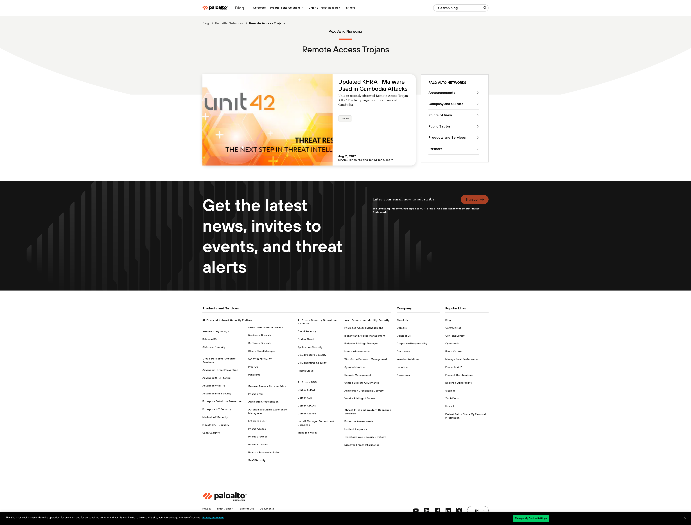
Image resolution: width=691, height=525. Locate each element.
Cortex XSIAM (306, 389)
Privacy (206, 508)
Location (402, 367)
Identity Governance (357, 351)
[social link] (416, 510)
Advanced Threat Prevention (220, 369)
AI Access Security (213, 347)
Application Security (310, 347)
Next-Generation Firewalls (265, 327)
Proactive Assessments (358, 421)
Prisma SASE (256, 393)
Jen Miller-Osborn (381, 159)
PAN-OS (253, 366)
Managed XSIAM (307, 432)
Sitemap (450, 390)
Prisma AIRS (209, 339)
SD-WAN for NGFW (260, 358)
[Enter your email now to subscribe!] (414, 201)
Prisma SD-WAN (258, 444)
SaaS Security (211, 432)
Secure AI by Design (215, 331)
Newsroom (403, 375)
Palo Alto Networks (229, 23)
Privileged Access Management (363, 327)
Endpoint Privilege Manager (361, 343)
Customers (403, 351)
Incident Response (355, 429)
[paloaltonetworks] (215, 8)
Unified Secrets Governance (362, 382)
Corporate (259, 7)
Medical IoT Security (215, 417)
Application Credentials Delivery (364, 390)
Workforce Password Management (365, 359)
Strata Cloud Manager (261, 351)
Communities (453, 327)
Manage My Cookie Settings (531, 518)
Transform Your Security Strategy (365, 436)
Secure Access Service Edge (267, 386)
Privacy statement (213, 517)
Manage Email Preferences (461, 359)
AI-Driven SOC (307, 382)
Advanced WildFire (213, 385)
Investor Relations (408, 359)
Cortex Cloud (306, 339)
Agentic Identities (355, 367)
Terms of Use (433, 208)
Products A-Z (453, 367)
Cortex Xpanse (307, 413)
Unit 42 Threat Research (324, 7)
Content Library (455, 335)
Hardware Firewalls (260, 335)
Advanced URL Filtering (216, 377)
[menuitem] (259, 8)
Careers (402, 327)
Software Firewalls (260, 343)
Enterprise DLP (257, 420)
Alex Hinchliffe (352, 159)
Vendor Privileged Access (360, 398)
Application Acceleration (263, 401)
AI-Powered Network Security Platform (227, 320)
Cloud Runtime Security (312, 362)
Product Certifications (459, 375)
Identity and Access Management (364, 335)
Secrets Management (357, 375)
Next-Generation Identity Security (367, 320)
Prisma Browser (257, 436)
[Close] (685, 518)
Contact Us (404, 335)
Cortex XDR (305, 397)
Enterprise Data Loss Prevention (222, 401)
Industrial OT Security (215, 424)
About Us (402, 320)
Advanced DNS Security (216, 393)
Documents (267, 508)
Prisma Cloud (305, 370)
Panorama (254, 374)
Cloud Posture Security (312, 354)
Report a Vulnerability (458, 382)
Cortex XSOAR (307, 405)
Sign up (472, 199)
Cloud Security (307, 331)
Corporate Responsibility (412, 343)
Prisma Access (257, 428)
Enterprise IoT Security (216, 409)
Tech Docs (452, 398)
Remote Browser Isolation (264, 452)
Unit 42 (345, 118)
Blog (205, 23)
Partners (349, 7)
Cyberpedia (452, 343)
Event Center (453, 351)
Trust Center (225, 508)
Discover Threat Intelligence (362, 444)
